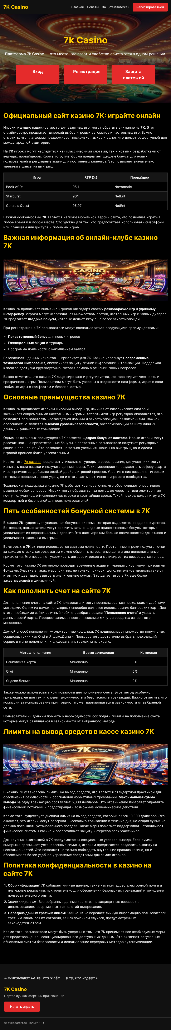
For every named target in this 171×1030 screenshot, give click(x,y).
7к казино (32, 461)
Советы (93, 7)
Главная (77, 7)
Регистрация (87, 71)
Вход (38, 71)
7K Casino (15, 7)
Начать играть (22, 1006)
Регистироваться (150, 7)
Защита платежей (115, 7)
